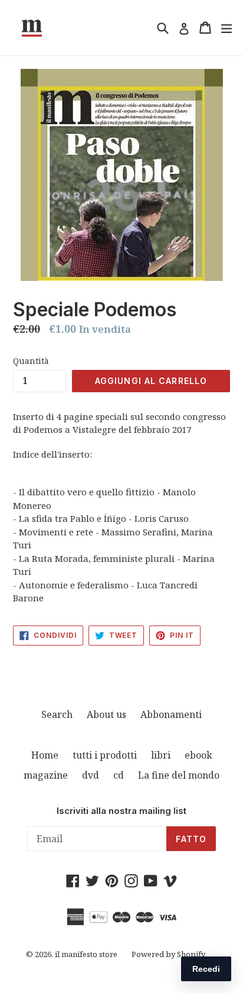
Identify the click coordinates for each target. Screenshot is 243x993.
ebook (198, 755)
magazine (46, 775)
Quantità (31, 360)
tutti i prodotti (105, 755)
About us (106, 714)
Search (57, 714)
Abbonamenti (171, 714)
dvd (90, 775)
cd (118, 775)
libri (160, 755)
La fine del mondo (178, 775)
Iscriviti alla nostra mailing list (121, 811)
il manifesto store (86, 954)
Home (44, 755)
